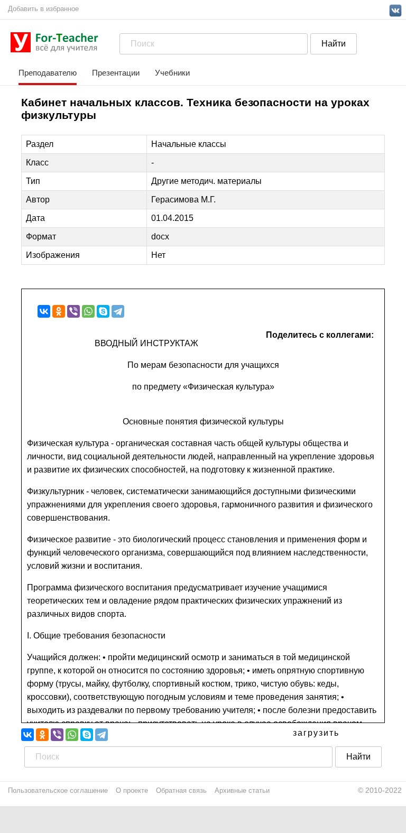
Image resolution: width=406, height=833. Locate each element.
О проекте (132, 790)
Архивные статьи (242, 790)
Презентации (116, 72)
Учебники (172, 72)
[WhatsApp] (88, 311)
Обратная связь (181, 790)
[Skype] (103, 311)
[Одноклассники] (58, 311)
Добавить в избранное (43, 9)
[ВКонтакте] (44, 311)
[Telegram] (118, 311)
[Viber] (73, 311)
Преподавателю (48, 72)
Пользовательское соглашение (58, 790)
